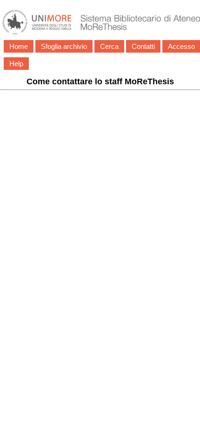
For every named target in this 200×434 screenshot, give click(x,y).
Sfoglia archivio (64, 46)
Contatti (143, 46)
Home (18, 46)
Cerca (109, 46)
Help (16, 64)
